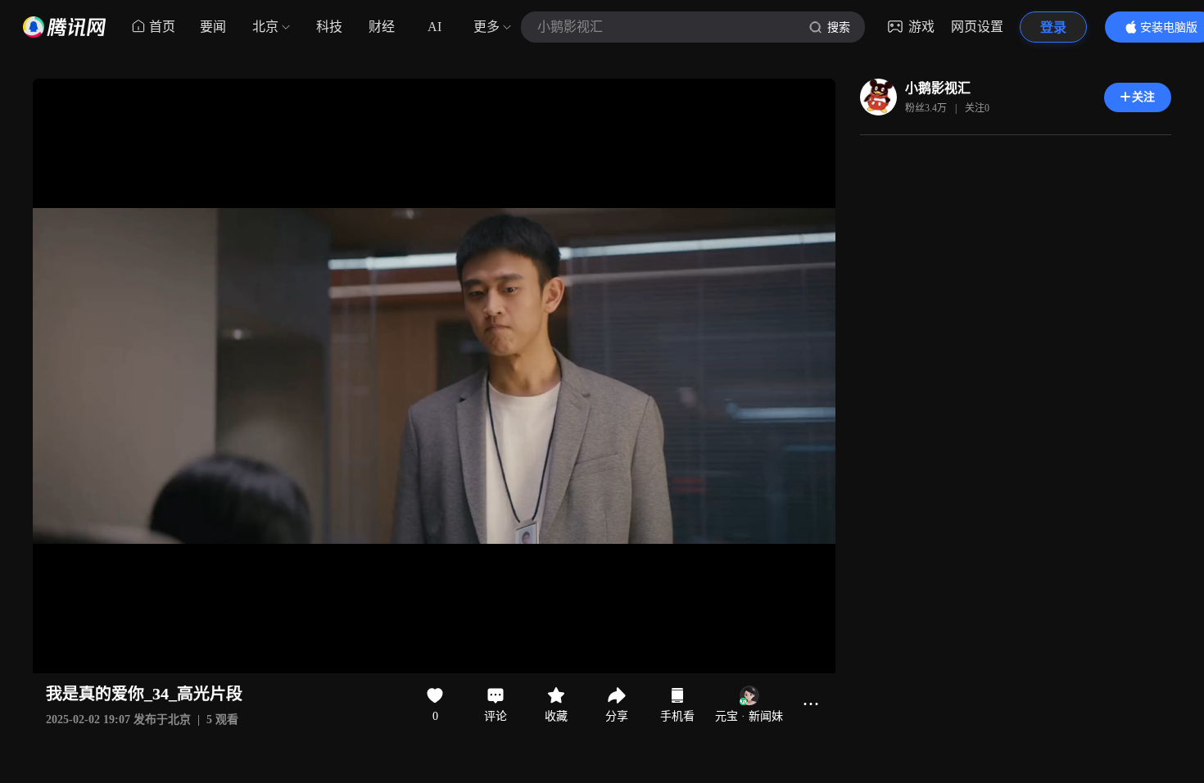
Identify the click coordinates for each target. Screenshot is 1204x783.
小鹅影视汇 (938, 88)
